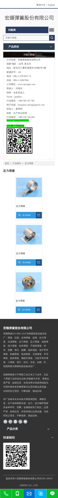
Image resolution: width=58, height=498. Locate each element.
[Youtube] (25, 421)
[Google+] (10, 421)
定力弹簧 (20, 206)
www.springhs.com (26, 84)
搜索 (52, 37)
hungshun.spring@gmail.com (31, 105)
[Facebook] (5, 421)
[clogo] (29, 18)
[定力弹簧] (29, 187)
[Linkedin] (15, 421)
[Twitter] (20, 421)
